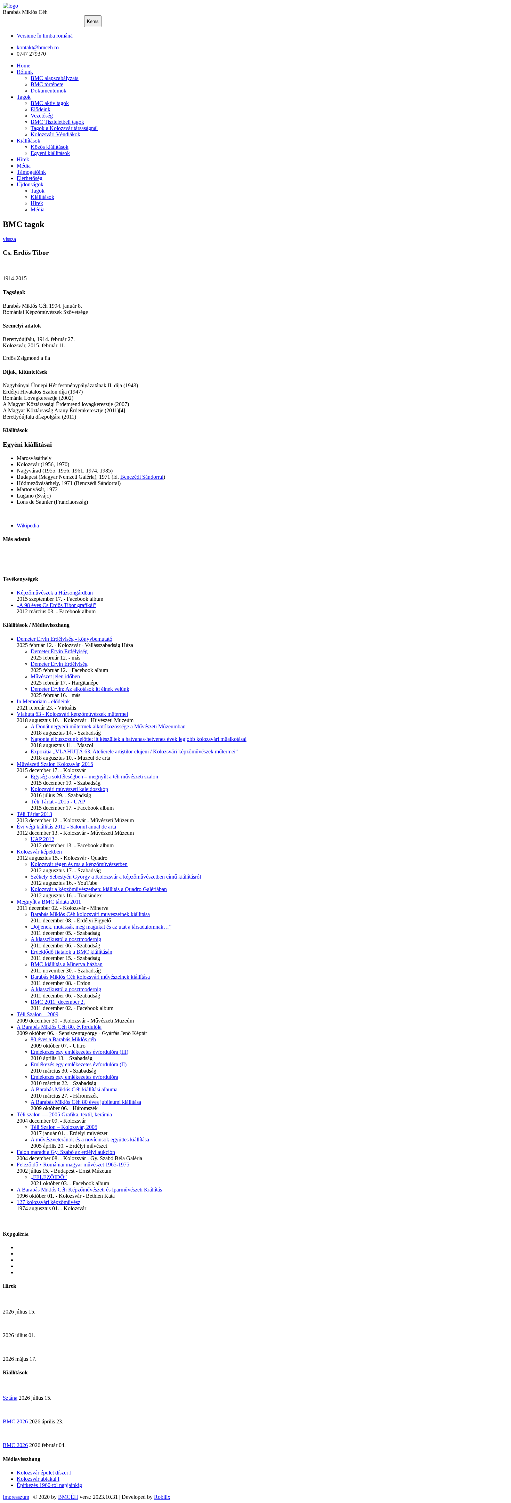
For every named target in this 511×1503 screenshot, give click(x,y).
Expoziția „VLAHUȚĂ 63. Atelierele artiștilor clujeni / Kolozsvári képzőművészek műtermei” (134, 751)
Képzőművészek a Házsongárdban (55, 593)
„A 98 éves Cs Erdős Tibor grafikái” (56, 605)
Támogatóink (31, 172)
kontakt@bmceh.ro (38, 47)
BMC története (47, 84)
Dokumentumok (48, 91)
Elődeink (40, 109)
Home (23, 65)
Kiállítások (28, 141)
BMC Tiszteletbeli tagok (57, 122)
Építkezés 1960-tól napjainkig (49, 1485)
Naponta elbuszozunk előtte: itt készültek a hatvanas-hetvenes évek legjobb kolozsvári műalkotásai (138, 739)
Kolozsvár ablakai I (38, 1479)
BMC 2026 (15, 1421)
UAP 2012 (42, 839)
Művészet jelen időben (55, 676)
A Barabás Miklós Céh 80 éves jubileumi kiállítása (86, 1102)
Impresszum (16, 1497)
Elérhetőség (29, 178)
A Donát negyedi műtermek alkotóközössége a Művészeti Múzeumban (108, 726)
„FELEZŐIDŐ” (49, 1177)
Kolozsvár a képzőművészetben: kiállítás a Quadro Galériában (99, 889)
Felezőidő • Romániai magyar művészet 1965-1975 (73, 1164)
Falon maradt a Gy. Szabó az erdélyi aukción (66, 1152)
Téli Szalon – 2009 (37, 1014)
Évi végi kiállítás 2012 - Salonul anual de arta (66, 827)
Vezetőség (42, 116)
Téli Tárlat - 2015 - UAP (58, 802)
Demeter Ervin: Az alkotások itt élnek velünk (80, 689)
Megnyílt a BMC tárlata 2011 (49, 902)
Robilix (162, 1497)
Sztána (10, 1398)
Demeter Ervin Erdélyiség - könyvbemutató (64, 639)
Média (24, 166)
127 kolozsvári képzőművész (48, 1202)
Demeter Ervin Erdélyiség (59, 651)
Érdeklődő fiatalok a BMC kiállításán (71, 952)
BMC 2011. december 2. (58, 1002)
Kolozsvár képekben (39, 852)
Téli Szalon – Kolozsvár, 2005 (64, 1127)
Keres (93, 21)
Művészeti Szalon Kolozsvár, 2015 (55, 764)
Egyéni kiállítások (50, 153)
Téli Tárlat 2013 (34, 814)
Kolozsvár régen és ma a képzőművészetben (79, 864)
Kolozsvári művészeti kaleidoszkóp (69, 789)
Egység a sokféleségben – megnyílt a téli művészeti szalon (94, 776)
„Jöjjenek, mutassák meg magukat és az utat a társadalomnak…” (101, 927)
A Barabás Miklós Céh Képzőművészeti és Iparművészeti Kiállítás (89, 1190)
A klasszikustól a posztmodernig (66, 939)
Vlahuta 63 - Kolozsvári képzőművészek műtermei (72, 714)
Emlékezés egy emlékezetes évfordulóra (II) (79, 1064)
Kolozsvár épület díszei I (44, 1473)
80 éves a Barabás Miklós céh (63, 1039)
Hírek (23, 159)
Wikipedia (28, 525)
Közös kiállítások (49, 147)
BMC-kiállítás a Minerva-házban (67, 964)
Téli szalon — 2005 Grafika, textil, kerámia (64, 1114)
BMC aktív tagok (50, 103)
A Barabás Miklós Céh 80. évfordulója (59, 1027)
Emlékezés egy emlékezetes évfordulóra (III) (79, 1052)
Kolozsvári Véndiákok (55, 134)
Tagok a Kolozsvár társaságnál (64, 128)
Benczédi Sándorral (141, 477)
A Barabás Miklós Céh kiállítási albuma (74, 1089)
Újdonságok (30, 184)
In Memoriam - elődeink (43, 701)
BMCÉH (68, 1497)
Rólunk (25, 72)
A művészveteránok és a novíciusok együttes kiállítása (90, 1139)
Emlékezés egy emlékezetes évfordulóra (74, 1077)
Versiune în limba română (45, 36)
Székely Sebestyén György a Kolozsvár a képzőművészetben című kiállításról (116, 877)
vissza (9, 239)
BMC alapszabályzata (55, 78)
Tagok (24, 97)
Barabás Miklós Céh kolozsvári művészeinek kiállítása (90, 914)
